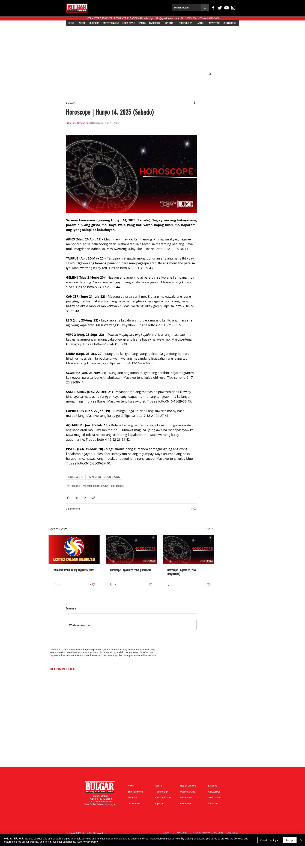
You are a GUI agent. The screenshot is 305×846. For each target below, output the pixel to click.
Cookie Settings (269, 840)
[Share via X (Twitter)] (76, 497)
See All (210, 528)
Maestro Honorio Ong (95, 485)
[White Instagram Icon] (233, 8)
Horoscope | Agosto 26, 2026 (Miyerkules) (181, 572)
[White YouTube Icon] (226, 8)
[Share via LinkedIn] (85, 497)
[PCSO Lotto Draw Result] (74, 549)
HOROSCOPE (75, 476)
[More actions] (194, 102)
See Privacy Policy (87, 841)
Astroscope (73, 485)
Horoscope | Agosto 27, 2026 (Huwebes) (130, 570)
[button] (209, 73)
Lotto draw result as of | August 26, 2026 (73, 570)
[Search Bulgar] (205, 7)
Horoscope (117, 485)
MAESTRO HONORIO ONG (104, 476)
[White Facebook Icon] (213, 8)
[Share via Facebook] (67, 497)
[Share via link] (93, 497)
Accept (290, 840)
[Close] (301, 840)
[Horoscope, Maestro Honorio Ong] (131, 549)
